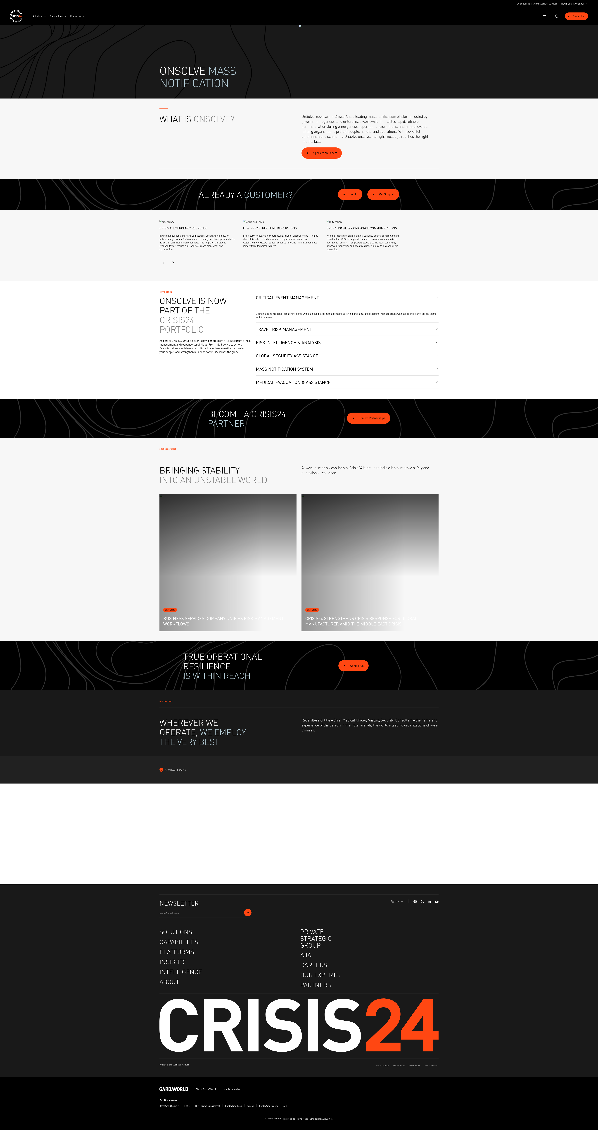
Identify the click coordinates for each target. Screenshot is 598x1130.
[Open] (544, 16)
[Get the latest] (248, 912)
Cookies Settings (431, 1066)
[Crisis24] (16, 16)
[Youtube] (437, 901)
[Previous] (163, 262)
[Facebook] (415, 901)
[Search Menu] (557, 16)
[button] (347, 297)
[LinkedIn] (429, 901)
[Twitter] (422, 901)
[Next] (173, 262)
